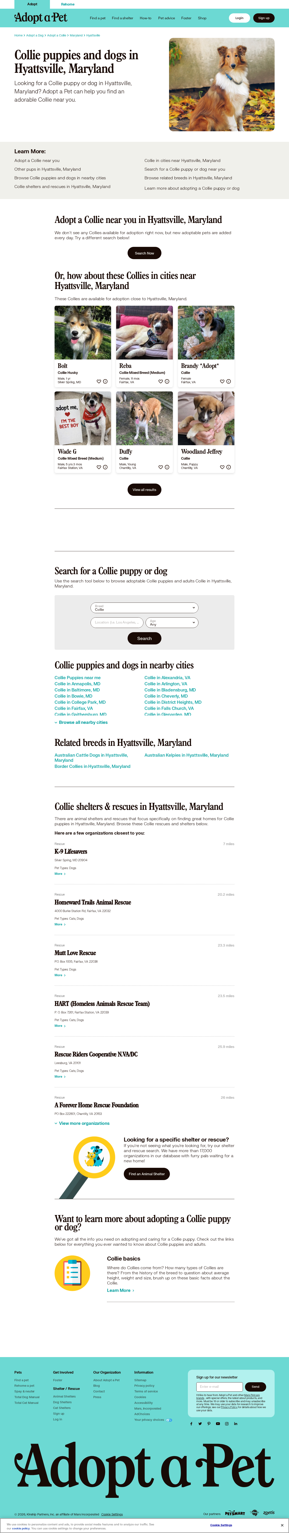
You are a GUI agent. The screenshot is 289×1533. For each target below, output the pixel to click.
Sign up (264, 18)
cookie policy (21, 1528)
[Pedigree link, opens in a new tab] (254, 1513)
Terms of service (146, 1391)
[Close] (282, 1525)
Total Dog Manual (27, 1397)
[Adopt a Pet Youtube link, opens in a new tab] (219, 1423)
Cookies (140, 1397)
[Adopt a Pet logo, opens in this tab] (144, 1474)
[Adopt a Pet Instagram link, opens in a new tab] (227, 1423)
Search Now (144, 253)
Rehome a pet (24, 1385)
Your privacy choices (149, 1419)
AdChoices (142, 1414)
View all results (144, 490)
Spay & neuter (24, 1391)
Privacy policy (144, 1385)
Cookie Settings (112, 1514)
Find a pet (21, 1380)
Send (255, 1386)
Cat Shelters (61, 1408)
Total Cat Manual (26, 1402)
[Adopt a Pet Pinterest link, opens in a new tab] (210, 1423)
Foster (186, 18)
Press (97, 1397)
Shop (202, 18)
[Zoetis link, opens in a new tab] (269, 1513)
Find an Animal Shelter (147, 1174)
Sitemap (140, 1380)
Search (144, 638)
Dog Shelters (62, 1402)
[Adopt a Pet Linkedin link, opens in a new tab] (235, 1423)
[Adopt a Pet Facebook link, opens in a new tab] (192, 1423)
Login (239, 18)
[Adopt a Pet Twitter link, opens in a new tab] (201, 1423)
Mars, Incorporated (147, 1408)
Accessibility (143, 1402)
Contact (99, 1391)
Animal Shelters (64, 1396)
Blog (96, 1385)
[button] (99, 381)
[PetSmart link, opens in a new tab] (235, 1512)
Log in (57, 1419)
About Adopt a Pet (106, 1380)
